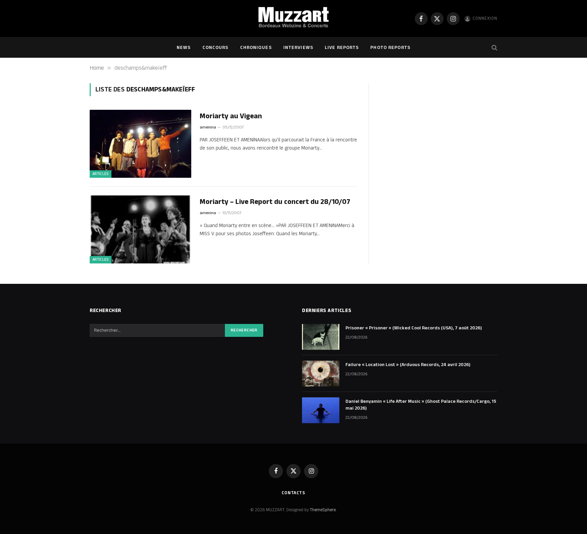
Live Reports (342, 47)
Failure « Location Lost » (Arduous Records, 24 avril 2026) (407, 364)
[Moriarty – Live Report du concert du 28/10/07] (140, 229)
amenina (208, 127)
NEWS (184, 47)
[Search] (493, 47)
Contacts (293, 493)
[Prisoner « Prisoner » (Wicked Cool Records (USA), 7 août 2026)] (320, 337)
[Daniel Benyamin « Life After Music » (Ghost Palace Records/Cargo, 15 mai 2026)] (320, 410)
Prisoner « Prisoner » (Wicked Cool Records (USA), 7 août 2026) (413, 328)
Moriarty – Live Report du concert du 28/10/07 (275, 202)
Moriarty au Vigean (231, 116)
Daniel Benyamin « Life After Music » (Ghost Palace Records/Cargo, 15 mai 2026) (420, 405)
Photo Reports (390, 47)
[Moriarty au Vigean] (140, 144)
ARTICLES (100, 174)
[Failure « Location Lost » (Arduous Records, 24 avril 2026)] (320, 373)
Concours (215, 47)
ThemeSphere (323, 510)
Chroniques (256, 47)
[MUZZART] (293, 18)
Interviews (298, 47)
